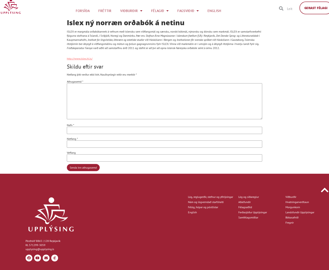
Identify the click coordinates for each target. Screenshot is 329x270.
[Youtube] (37, 258)
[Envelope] (46, 258)
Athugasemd (75, 81)
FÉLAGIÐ (157, 11)
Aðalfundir (244, 202)
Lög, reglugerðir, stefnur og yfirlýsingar (210, 197)
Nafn (70, 125)
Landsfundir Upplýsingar (299, 212)
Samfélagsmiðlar (248, 217)
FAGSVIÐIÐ (185, 11)
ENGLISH (214, 11)
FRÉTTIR (105, 11)
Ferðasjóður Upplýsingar (252, 212)
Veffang (71, 152)
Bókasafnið (291, 217)
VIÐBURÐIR (129, 11)
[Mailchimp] (54, 258)
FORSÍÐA (83, 11)
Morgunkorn (292, 207)
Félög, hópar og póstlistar (203, 207)
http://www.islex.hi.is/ (80, 58)
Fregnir (289, 222)
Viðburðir (290, 197)
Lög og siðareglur (248, 197)
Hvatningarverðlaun (297, 202)
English (192, 212)
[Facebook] (29, 258)
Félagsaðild (245, 207)
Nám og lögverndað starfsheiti (206, 202)
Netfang (72, 138)
